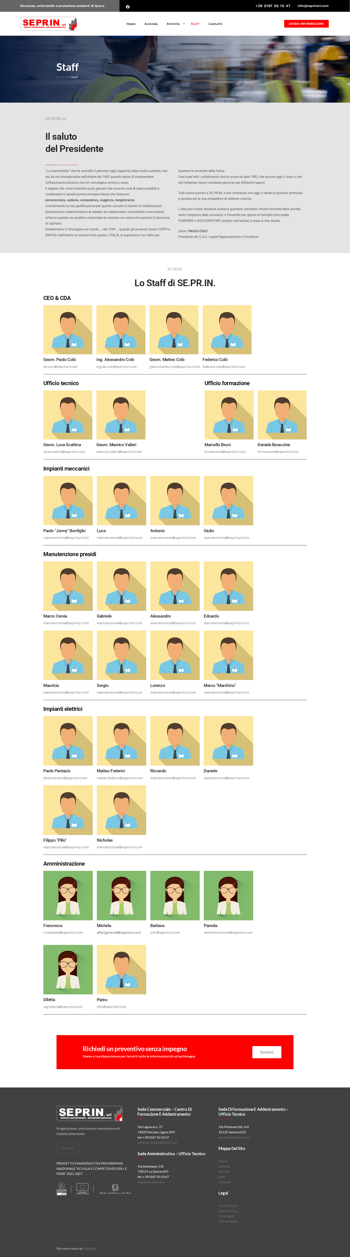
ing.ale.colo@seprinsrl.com (116, 366)
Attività (173, 24)
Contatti (215, 24)
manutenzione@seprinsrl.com (66, 537)
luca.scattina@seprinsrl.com (64, 451)
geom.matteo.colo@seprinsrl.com (174, 366)
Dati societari (228, 1221)
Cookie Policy (228, 1211)
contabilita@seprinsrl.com (63, 932)
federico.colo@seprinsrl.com (224, 366)
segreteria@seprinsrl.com (62, 1007)
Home (131, 24)
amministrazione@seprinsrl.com (228, 932)
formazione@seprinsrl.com (225, 451)
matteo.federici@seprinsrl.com (120, 778)
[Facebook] (128, 7)
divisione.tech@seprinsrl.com (65, 778)
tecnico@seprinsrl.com (60, 366)
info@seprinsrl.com (313, 6)
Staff (195, 24)
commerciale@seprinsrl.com (158, 1142)
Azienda (151, 24)
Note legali (226, 1216)
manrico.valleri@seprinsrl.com (119, 451)
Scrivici (266, 1052)
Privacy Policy (228, 1206)
